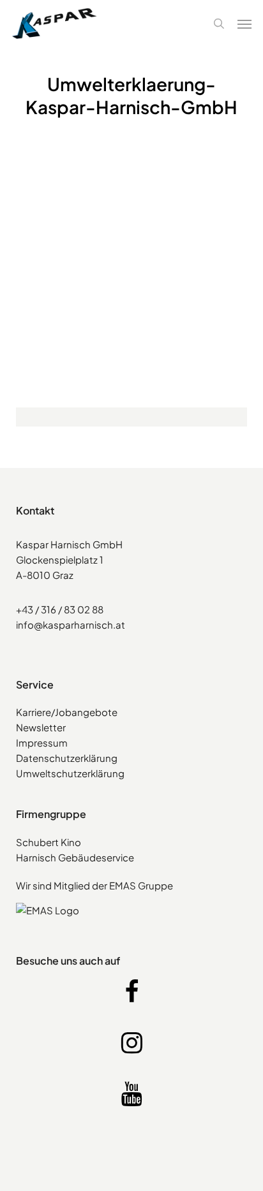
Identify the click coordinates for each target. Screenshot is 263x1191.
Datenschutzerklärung (66, 758)
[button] (244, 23)
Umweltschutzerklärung (70, 773)
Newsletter (41, 727)
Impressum (42, 742)
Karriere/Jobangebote (66, 712)
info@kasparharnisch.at (70, 624)
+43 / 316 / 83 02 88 (59, 609)
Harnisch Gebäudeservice (75, 857)
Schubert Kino (48, 842)
